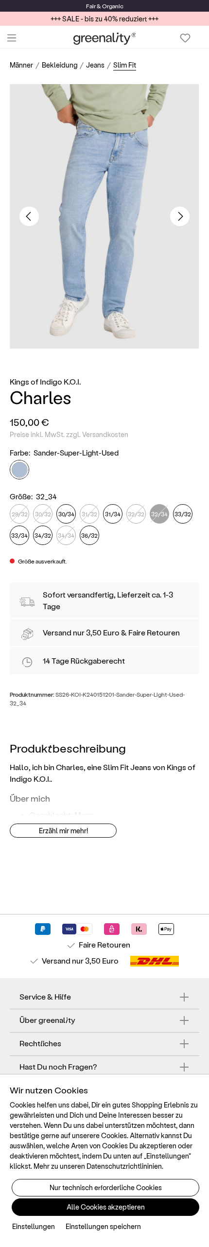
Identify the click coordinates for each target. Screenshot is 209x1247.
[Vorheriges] (29, 216)
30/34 (66, 513)
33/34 (19, 535)
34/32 (43, 535)
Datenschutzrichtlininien (124, 1166)
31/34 (113, 513)
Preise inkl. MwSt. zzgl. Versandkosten (69, 434)
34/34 (66, 535)
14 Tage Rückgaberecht (84, 660)
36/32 (89, 535)
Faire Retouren (154, 632)
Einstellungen (33, 1226)
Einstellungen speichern (103, 1226)
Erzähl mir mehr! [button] (63, 830)
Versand (57, 632)
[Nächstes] (180, 216)
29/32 (20, 513)
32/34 (159, 513)
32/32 (136, 513)
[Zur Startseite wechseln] (104, 38)
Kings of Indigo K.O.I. (45, 381)
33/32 (182, 513)
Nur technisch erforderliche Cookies (106, 1187)
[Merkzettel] (185, 38)
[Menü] (11, 38)
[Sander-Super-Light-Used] (19, 469)
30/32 (43, 513)
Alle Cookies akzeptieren (106, 1207)
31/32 (89, 513)
